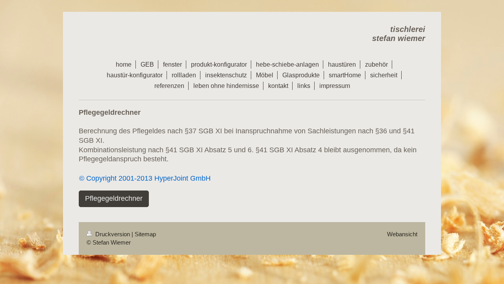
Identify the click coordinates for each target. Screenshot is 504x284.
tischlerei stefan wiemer (398, 34)
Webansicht (402, 234)
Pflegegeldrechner (114, 198)
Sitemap (145, 234)
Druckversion (113, 234)
